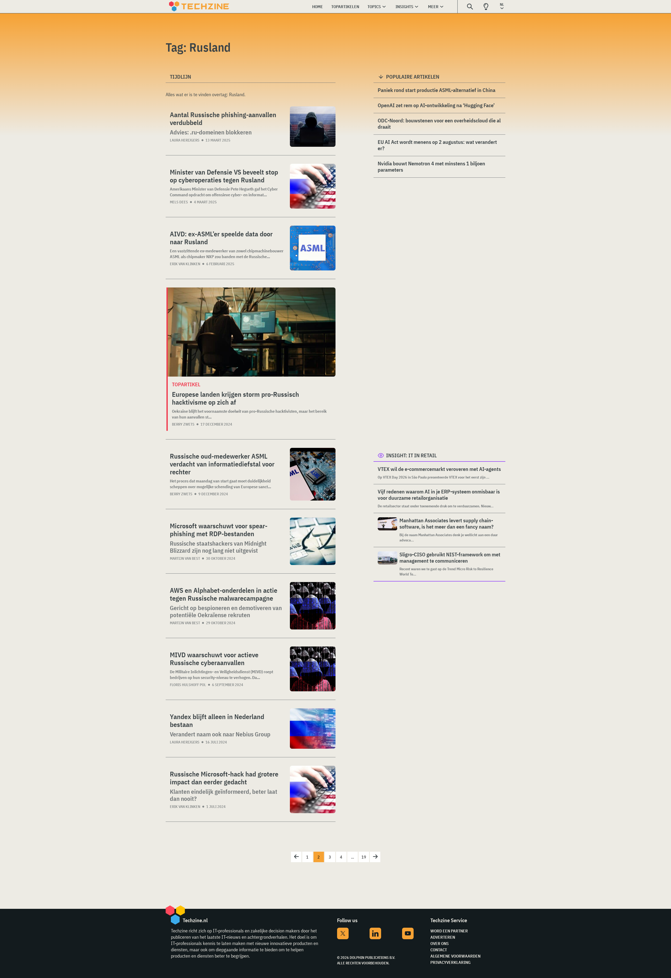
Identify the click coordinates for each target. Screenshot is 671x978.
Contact (438, 949)
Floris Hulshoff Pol (188, 684)
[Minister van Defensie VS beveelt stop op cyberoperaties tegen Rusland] (313, 186)
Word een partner (449, 930)
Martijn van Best (185, 558)
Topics (374, 6)
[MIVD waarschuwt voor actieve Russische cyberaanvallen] (313, 668)
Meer (433, 6)
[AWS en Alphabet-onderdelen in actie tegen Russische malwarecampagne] (313, 605)
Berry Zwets (183, 424)
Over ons (439, 943)
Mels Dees (179, 202)
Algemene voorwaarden (455, 956)
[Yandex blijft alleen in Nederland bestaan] (313, 728)
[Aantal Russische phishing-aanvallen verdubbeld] (313, 126)
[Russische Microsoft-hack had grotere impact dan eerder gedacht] (313, 789)
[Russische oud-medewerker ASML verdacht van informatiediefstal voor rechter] (313, 474)
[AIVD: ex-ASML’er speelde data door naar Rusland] (313, 248)
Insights (404, 6)
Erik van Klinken (185, 264)
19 (363, 857)
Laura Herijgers (184, 140)
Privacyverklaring (450, 962)
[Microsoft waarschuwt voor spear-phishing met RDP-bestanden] (313, 541)
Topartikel (186, 384)
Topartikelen (345, 6)
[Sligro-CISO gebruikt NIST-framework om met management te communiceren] (387, 564)
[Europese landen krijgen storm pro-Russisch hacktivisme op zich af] (252, 332)
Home (317, 6)
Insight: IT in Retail (411, 455)
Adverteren (442, 937)
